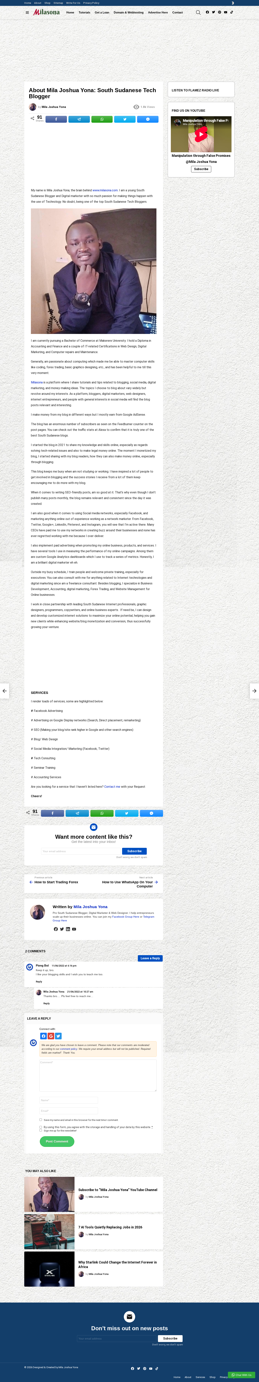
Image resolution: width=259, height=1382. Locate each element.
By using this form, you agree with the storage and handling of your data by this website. (98, 1127)
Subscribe (201, 169)
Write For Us (73, 3)
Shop (47, 3)
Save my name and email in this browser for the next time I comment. (81, 1120)
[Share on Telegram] (79, 119)
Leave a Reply (150, 958)
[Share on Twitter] (125, 119)
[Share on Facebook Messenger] (148, 119)
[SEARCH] (198, 12)
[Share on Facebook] (56, 119)
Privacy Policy (91, 3)
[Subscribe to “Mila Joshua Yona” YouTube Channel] (49, 1194)
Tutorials (84, 12)
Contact (177, 12)
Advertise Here (158, 12)
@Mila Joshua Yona (201, 162)
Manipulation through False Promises (201, 156)
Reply (39, 981)
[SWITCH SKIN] (232, 3)
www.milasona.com (105, 190)
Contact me (112, 786)
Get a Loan (102, 12)
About (37, 3)
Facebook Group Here (125, 916)
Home (27, 3)
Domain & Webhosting (129, 12)
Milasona (37, 382)
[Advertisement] (129, 47)
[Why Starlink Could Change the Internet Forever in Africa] (49, 1269)
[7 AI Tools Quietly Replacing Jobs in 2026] (49, 1231)
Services (200, 1377)
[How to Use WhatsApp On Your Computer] (254, 691)
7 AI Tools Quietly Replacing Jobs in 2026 (110, 1227)
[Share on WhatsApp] (102, 119)
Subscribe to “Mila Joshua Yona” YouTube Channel (117, 1190)
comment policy (68, 1048)
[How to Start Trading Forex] (4, 691)
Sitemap (58, 3)
